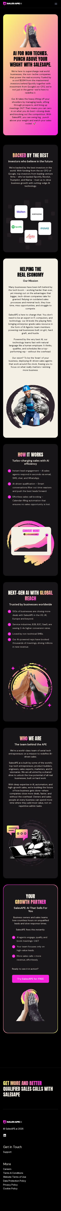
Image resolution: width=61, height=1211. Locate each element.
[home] (12, 3)
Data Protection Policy (14, 1180)
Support (7, 1152)
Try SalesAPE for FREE (30, 978)
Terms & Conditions (13, 1173)
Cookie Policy (10, 1188)
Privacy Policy (10, 1184)
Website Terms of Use (14, 1177)
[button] (56, 4)
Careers (7, 1169)
